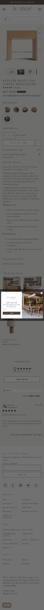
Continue (11, 313)
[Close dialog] (42, 293)
